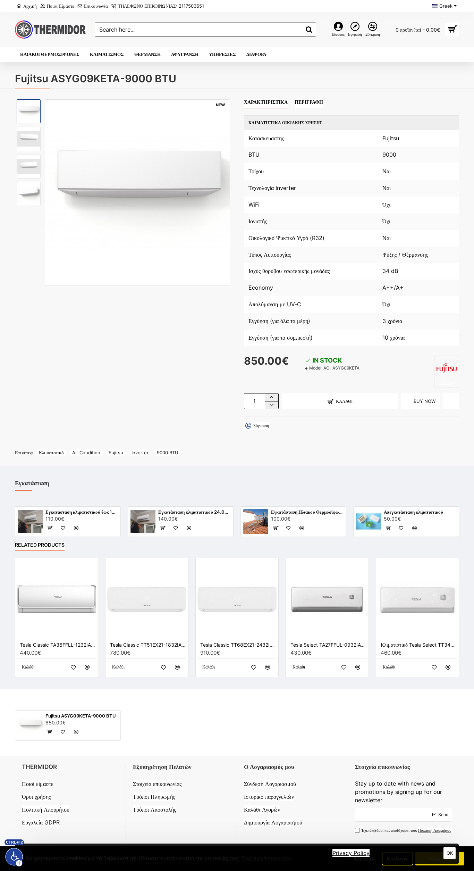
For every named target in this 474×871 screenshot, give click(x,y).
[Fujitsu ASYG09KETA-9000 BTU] (30, 725)
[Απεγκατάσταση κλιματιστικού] (368, 521)
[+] (271, 397)
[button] (29, 104)
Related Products (40, 545)
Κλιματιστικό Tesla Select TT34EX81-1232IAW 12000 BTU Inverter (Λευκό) (419, 645)
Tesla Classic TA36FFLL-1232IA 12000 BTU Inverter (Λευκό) (58, 645)
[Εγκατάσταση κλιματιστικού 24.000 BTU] (142, 521)
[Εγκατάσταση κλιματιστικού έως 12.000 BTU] (30, 521)
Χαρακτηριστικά (266, 102)
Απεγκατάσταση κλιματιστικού (413, 512)
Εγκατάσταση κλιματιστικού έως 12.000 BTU (81, 512)
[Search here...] (309, 29)
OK (450, 853)
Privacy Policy (351, 852)
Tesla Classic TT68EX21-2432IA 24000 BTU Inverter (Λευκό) (238, 645)
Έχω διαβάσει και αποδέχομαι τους (406, 830)
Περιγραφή (309, 102)
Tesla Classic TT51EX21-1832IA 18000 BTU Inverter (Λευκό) (148, 645)
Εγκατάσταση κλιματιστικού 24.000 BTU (194, 512)
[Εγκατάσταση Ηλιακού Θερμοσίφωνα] (255, 521)
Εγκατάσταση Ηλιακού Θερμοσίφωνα (307, 512)
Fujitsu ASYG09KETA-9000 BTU (80, 716)
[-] (271, 405)
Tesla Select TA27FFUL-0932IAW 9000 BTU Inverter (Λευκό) (328, 645)
